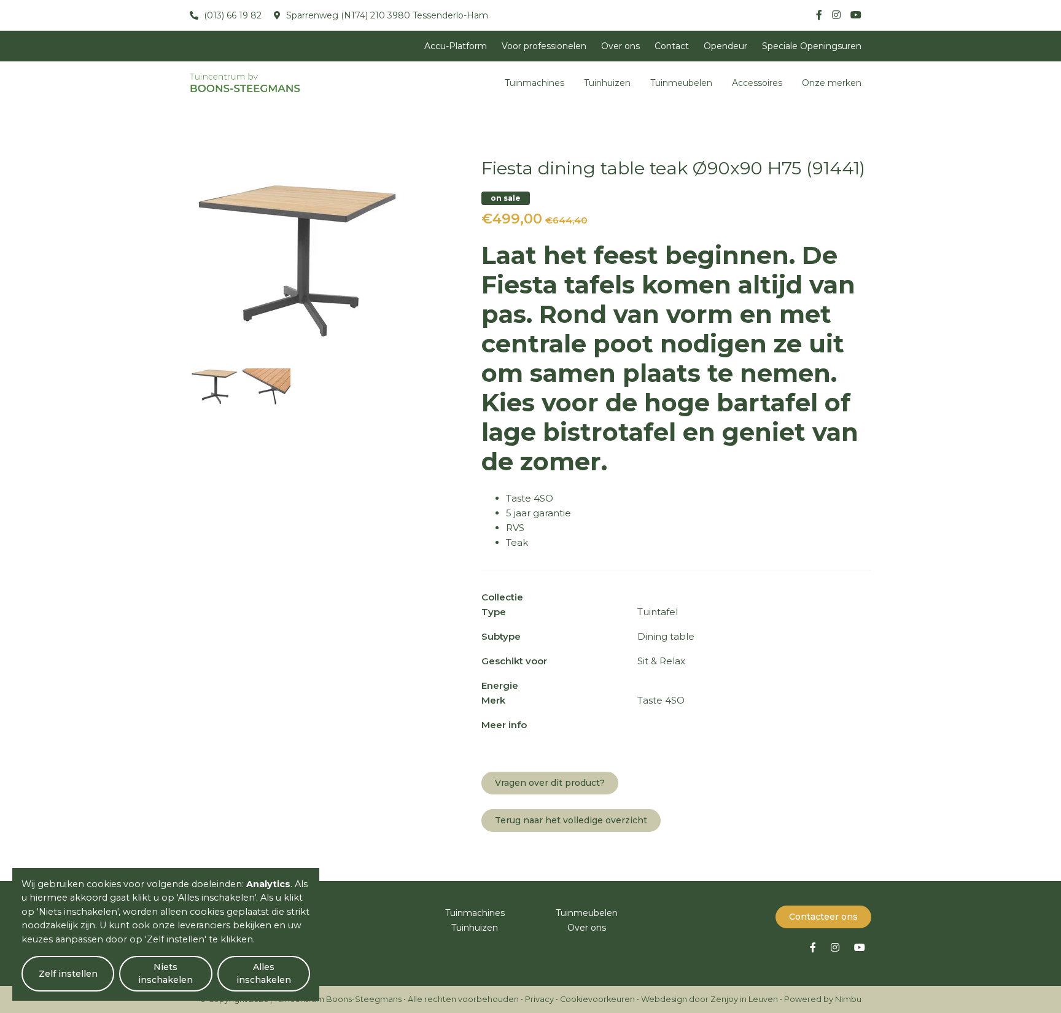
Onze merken (831, 82)
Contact (672, 46)
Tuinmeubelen (681, 82)
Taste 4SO (529, 498)
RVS (515, 528)
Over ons (620, 46)
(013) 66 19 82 (231, 15)
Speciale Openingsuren (811, 46)
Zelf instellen (68, 973)
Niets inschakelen (165, 973)
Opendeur (725, 46)
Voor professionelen (544, 46)
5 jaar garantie (538, 513)
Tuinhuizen (607, 82)
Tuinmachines (534, 82)
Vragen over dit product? (550, 782)
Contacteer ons (823, 916)
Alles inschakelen (263, 973)
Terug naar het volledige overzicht (571, 820)
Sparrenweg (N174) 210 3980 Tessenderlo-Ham (386, 15)
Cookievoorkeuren (597, 999)
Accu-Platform (455, 46)
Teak (517, 542)
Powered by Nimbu (822, 999)
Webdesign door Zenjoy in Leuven (709, 999)
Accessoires (757, 82)
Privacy (539, 999)
